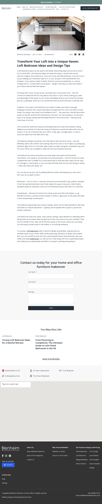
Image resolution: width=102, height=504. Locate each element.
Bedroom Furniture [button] (36, 7)
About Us (25, 7)
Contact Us (30, 460)
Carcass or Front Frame (60, 455)
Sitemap (4, 483)
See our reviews (46, 2)
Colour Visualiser (94, 464)
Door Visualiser (94, 460)
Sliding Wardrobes (82, 460)
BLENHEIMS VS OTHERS (29, 9)
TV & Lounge (93, 451)
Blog (57, 9)
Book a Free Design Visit (35, 455)
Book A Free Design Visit (90, 8)
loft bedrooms (32, 231)
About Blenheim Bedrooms (36, 451)
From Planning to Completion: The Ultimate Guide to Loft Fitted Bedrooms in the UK (48, 344)
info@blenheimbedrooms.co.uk (90, 495)
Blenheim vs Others (58, 451)
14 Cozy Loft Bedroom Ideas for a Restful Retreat (16, 341)
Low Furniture (93, 455)
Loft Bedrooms (81, 455)
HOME (18, 7)
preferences (34, 239)
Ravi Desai (28, 497)
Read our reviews (51, 359)
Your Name (32, 272)
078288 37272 (95, 493)
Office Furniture (81, 464)
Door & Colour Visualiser (45, 9)
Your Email (32, 282)
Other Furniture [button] (51, 7)
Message (31, 292)
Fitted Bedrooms (81, 451)
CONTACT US (65, 9)
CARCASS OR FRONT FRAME (67, 7)
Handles (92, 468)
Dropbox (10, 465)
